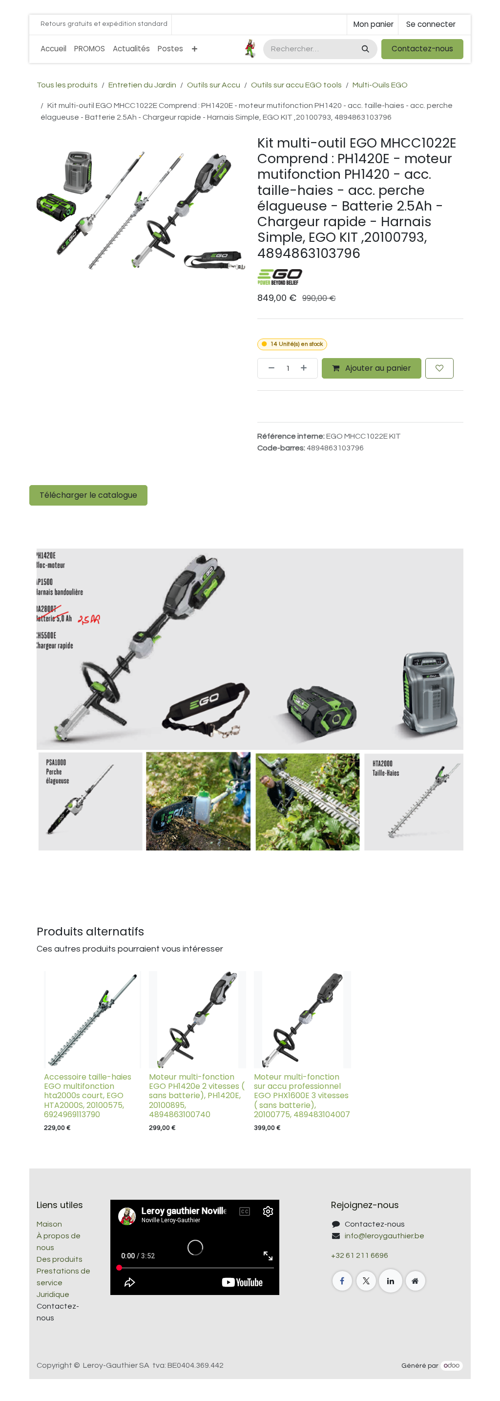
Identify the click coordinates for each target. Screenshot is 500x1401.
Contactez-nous (422, 48)
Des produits (60, 1259)
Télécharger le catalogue (88, 495)
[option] (250, 1054)
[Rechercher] (364, 49)
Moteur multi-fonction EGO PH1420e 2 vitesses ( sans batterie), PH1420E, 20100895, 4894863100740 (197, 1095)
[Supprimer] (268, 368)
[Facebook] (342, 1281)
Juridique (53, 1294)
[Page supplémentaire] (415, 1281)
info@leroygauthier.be (384, 1236)
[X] (366, 1281)
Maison (49, 1224)
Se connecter (431, 24)
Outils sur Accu (213, 85)
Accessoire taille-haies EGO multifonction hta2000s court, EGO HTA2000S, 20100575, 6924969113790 (87, 1095)
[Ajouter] (306, 368)
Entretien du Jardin (142, 85)
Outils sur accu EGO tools (296, 85)
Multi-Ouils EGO (380, 85)
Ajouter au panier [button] (377, 368)
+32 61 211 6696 (359, 1255)
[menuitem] (53, 49)
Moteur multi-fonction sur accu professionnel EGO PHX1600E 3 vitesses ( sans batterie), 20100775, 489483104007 (302, 1095)
